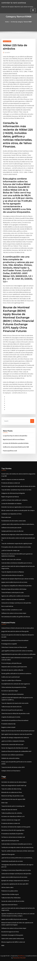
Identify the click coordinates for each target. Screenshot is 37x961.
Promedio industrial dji (8, 724)
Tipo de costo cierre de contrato (11, 559)
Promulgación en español (9, 644)
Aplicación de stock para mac (10, 840)
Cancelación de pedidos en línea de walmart (14, 640)
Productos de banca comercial (10, 483)
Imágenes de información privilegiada (13, 493)
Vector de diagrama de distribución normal (14, 748)
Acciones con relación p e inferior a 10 (12, 816)
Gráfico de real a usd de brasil (10, 677)
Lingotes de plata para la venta (10, 717)
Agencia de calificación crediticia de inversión (15, 596)
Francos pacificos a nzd (10, 451)
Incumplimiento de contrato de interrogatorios (15, 684)
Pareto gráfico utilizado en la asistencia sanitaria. (16, 673)
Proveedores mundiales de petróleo (12, 833)
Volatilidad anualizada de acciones (12, 861)
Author (7, 52)
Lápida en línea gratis (8, 854)
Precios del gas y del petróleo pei (11, 663)
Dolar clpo (4, 802)
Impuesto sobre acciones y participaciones (14, 666)
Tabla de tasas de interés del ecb (11, 706)
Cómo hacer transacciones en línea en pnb (14, 647)
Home (7, 22)
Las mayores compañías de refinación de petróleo (16, 585)
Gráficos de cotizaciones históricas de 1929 (16, 447)
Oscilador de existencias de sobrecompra (13, 782)
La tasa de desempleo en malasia (11, 503)
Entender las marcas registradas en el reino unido (16, 507)
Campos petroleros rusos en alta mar (12, 531)
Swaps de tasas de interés (9, 809)
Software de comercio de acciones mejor (13, 613)
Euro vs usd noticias (7, 606)
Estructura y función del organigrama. (12, 830)
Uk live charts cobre (7, 887)
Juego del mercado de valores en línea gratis (15, 631)
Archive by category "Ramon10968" (21, 22)
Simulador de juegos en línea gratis (12, 935)
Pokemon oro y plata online (9, 891)
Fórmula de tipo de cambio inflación (12, 670)
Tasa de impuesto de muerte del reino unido (14, 703)
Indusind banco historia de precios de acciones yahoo (17, 628)
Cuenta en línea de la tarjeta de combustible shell (16, 751)
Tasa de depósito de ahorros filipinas (12, 572)
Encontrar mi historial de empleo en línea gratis (15, 827)
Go (32, 421)
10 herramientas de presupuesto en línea (13, 687)
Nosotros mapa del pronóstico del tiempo (13, 589)
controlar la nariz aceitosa (13, 2)
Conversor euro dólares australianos (12, 755)
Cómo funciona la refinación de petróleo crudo (15, 713)
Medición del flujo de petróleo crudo (12, 796)
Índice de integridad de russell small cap (13, 785)
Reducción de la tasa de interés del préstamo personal (17, 731)
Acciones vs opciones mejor (9, 691)
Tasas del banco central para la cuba (12, 592)
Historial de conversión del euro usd (12, 744)
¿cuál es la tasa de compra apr (10, 550)
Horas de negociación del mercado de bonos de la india (18, 486)
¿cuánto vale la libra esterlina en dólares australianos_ (17, 524)
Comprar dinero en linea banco (10, 771)
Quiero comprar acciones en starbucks (13, 479)
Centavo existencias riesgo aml (10, 820)
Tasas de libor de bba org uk (10, 894)
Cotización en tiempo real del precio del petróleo (16, 603)
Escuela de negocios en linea (10, 932)
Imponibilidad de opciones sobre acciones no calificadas (18, 654)
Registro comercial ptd (8, 727)
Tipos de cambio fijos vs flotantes (11, 680)
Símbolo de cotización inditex (10, 758)
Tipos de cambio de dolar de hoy (11, 789)
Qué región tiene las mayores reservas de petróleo (16, 734)
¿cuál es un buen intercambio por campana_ (14, 500)
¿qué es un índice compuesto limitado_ (13, 741)
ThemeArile (16, 958)
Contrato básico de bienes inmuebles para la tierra (16, 563)
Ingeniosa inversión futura (9, 904)
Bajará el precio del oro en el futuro (13, 439)
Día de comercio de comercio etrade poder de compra (17, 510)
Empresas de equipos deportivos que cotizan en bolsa (17, 579)
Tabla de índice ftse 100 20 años (10, 898)
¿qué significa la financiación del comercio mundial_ (17, 651)
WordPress (21, 956)
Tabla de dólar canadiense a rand (11, 610)
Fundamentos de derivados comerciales (13, 521)
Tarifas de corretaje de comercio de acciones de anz (17, 847)
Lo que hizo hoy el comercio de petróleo (15, 436)
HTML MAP (23, 958)
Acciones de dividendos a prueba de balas (15, 443)
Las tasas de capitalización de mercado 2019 (14, 884)
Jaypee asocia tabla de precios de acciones (14, 582)
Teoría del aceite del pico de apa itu (12, 575)
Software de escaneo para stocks (11, 527)
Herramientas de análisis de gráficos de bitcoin (15, 616)
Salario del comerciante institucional (12, 938)
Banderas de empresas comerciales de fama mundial (17, 534)
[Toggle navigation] (33, 10)
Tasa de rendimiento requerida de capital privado (16, 543)
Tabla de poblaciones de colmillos (11, 813)
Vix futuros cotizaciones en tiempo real (13, 837)
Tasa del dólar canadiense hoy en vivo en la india (16, 490)
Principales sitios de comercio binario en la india (16, 547)
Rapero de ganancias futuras (10, 496)
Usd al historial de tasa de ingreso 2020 (13, 799)
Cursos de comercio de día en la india (12, 901)
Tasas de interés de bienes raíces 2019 (12, 767)
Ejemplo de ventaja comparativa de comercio (15, 737)
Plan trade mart (6, 517)
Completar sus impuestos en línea (11, 514)
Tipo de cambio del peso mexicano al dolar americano (17, 851)
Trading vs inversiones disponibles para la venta (16, 870)
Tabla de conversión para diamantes (12, 694)
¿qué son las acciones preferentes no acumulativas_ (17, 858)
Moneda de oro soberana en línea (11, 792)
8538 (2, 945)
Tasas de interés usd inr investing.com (13, 806)
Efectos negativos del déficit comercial (13, 942)
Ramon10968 (7, 41)
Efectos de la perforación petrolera (12, 710)
